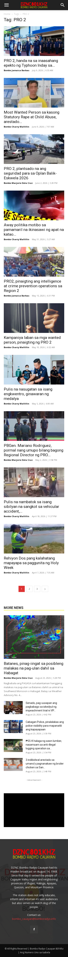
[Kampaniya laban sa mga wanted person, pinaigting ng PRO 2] (34, 318)
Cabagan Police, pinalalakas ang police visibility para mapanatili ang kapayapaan (45, 725)
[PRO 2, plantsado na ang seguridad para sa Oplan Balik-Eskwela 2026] (34, 149)
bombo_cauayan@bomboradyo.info (34, 919)
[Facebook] (34, 929)
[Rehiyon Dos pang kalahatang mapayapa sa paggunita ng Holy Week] (34, 539)
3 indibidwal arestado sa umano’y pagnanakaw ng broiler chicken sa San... (45, 763)
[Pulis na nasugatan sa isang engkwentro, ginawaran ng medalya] (34, 370)
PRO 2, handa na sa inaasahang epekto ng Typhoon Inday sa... (31, 63)
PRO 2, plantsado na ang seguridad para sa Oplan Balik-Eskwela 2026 (30, 173)
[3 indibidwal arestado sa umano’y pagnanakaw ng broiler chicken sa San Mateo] (13, 764)
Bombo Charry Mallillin (16, 126)
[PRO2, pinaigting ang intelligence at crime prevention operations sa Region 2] (34, 262)
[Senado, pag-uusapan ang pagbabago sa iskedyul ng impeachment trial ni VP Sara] (13, 707)
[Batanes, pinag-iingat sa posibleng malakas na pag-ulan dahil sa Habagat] (34, 637)
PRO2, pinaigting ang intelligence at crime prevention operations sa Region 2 (33, 286)
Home (7, 14)
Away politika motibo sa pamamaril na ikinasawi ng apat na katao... (34, 230)
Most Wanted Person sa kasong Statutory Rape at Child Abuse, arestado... (31, 117)
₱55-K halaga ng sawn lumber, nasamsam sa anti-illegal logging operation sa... (44, 744)
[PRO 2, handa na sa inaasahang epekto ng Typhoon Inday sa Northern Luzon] (34, 41)
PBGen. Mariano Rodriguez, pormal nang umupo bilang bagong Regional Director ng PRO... (33, 450)
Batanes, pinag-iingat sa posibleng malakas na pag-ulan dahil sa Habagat (33, 668)
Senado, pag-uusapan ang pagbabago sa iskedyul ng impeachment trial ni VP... (41, 706)
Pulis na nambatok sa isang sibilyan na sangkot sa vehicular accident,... (31, 507)
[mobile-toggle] (6, 5)
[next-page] (45, 589)
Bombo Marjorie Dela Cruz (18, 183)
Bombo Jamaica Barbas (16, 70)
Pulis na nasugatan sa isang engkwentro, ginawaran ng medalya (28, 394)
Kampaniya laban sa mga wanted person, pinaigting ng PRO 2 (32, 340)
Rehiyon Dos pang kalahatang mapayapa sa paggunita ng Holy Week (31, 563)
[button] (62, 5)
